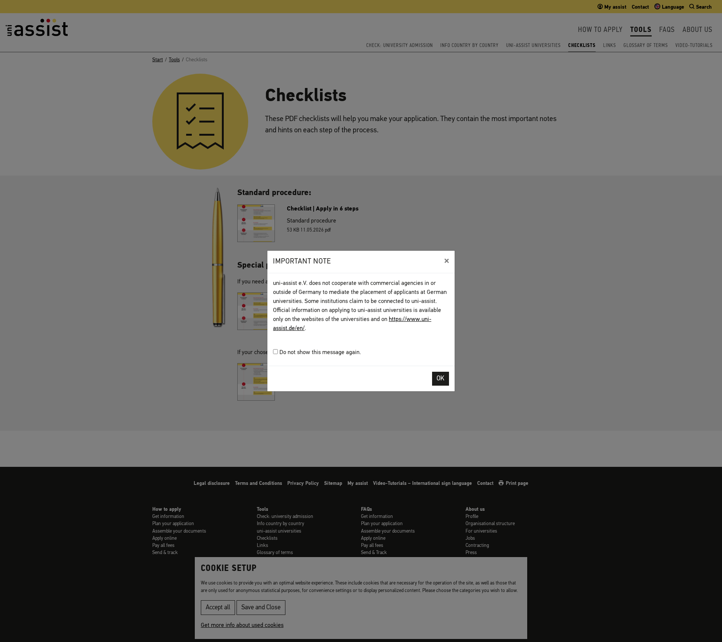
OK (440, 379)
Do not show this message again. (319, 353)
